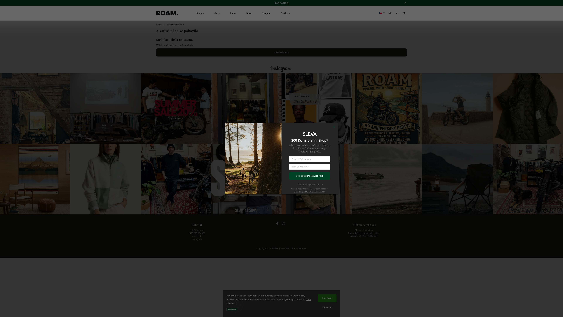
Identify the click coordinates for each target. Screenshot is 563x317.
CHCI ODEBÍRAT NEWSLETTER (309, 176)
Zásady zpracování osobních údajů (309, 191)
